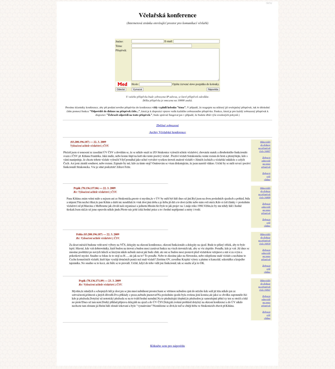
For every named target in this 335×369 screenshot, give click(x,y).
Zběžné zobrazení (167, 125)
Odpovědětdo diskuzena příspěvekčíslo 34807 (264, 146)
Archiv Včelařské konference (167, 132)
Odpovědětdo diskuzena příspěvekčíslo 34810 (264, 239)
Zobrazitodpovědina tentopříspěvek (265, 162)
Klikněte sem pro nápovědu (167, 346)
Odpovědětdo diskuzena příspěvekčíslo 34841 (264, 285)
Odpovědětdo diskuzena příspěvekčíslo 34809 (264, 192)
